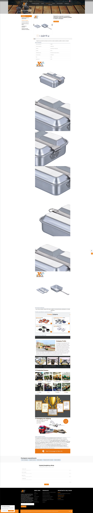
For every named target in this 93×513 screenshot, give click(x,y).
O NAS (42, 3)
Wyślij (46, 484)
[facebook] (64, 1)
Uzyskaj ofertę (56, 21)
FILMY (53, 3)
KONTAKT (50, 4)
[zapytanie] (92, 253)
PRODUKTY (48, 3)
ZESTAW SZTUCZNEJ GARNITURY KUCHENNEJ (25, 29)
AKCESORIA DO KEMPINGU (24, 26)
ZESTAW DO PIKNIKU (25, 20)
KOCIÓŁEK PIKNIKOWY (46, 495)
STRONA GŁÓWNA (35, 3)
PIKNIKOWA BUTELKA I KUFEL (25, 24)
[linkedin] (63, 1)
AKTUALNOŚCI (60, 3)
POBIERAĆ (67, 3)
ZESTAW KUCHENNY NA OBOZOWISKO (25, 18)
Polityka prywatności (55, 511)
